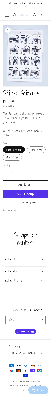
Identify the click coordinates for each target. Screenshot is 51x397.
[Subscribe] (41, 320)
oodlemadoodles (24, 381)
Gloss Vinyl (12, 157)
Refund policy (22, 385)
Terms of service (27, 390)
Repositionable (13, 149)
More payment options (26, 202)
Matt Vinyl (36, 149)
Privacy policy (37, 385)
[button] (7, 15)
